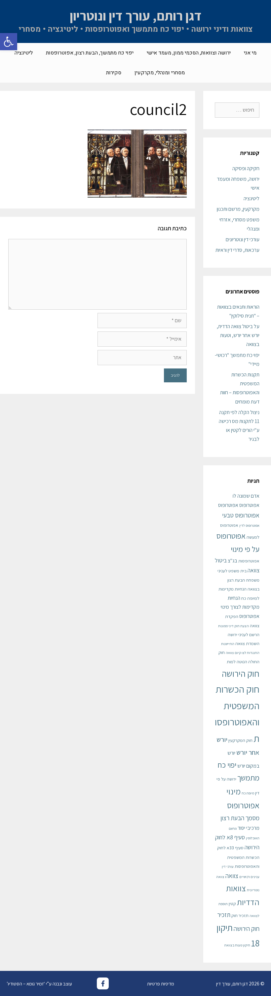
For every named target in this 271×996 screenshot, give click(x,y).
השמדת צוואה (247, 643)
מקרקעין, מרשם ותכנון (238, 209)
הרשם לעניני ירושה (243, 634)
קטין (232, 903)
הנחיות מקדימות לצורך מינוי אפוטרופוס (240, 607)
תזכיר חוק (240, 915)
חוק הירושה (240, 673)
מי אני (250, 53)
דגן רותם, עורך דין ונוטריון (136, 15)
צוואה (231, 875)
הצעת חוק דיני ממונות (233, 626)
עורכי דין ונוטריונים (242, 239)
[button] (8, 41)
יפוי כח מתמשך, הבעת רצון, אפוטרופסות (90, 53)
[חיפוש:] (237, 109)
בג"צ (232, 560)
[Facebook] (103, 983)
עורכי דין (228, 866)
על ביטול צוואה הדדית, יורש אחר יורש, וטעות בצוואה (238, 335)
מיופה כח (248, 793)
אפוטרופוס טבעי (240, 515)
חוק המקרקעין (240, 740)
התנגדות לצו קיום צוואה (242, 652)
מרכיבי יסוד (248, 827)
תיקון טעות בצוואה (237, 945)
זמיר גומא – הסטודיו (26, 983)
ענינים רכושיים (249, 876)
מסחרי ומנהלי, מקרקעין (160, 73)
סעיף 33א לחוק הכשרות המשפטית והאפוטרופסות (238, 857)
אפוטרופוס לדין (249, 525)
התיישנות (227, 643)
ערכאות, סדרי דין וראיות (237, 250)
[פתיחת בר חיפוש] (90, 73)
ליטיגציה (24, 53)
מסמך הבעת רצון (239, 818)
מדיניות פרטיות (160, 983)
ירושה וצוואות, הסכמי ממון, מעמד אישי (189, 53)
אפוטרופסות (248, 561)
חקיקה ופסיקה (245, 168)
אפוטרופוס (228, 505)
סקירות (113, 73)
